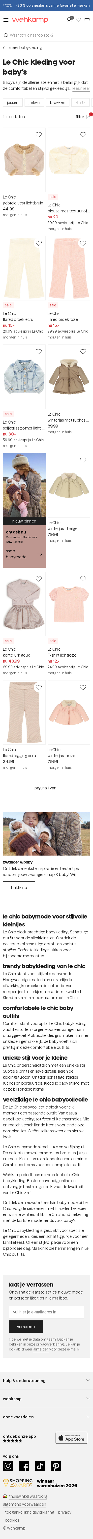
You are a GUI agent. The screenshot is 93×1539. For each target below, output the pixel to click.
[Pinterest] (56, 1466)
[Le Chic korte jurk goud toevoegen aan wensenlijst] (39, 579)
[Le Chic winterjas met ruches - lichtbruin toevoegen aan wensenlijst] (83, 351)
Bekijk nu (19, 887)
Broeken (57, 102)
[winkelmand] (87, 20)
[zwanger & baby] (46, 834)
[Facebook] (24, 1466)
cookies (12, 1520)
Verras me (26, 1326)
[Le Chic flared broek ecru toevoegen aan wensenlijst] (39, 243)
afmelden (41, 1349)
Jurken (34, 102)
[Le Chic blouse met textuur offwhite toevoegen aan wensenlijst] (83, 135)
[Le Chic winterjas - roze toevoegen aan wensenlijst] (83, 687)
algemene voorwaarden (24, 1504)
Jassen (12, 102)
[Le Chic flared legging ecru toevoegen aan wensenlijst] (39, 687)
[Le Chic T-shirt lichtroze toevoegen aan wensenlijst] (83, 579)
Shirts (80, 102)
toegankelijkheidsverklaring (29, 1512)
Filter (83, 116)
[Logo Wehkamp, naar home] (28, 20)
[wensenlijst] (79, 20)
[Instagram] (8, 1466)
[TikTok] (40, 1466)
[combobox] (46, 35)
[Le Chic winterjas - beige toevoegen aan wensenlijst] (83, 460)
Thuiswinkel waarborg (28, 1496)
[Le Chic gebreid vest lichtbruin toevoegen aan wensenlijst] (39, 135)
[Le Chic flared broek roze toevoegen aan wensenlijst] (83, 243)
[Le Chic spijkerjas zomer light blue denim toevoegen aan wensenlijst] (39, 351)
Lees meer (81, 88)
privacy (64, 1512)
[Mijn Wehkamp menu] (70, 20)
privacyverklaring (50, 1344)
